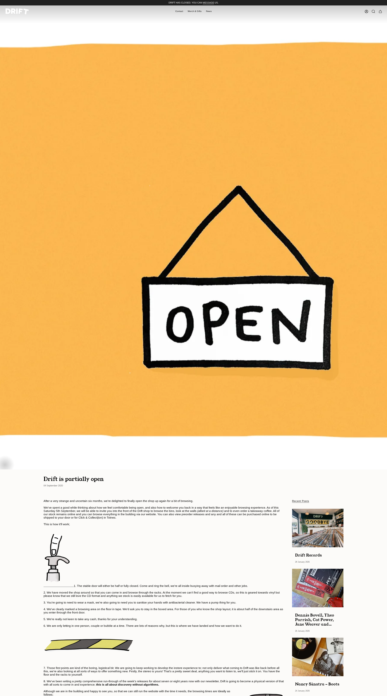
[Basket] (380, 11)
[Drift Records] (317, 528)
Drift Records (308, 555)
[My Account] (366, 11)
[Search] (373, 11)
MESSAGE (208, 3)
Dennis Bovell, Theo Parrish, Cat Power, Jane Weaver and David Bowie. (314, 619)
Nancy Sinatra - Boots (317, 684)
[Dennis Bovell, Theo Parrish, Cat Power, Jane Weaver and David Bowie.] (317, 588)
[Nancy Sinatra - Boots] (317, 657)
